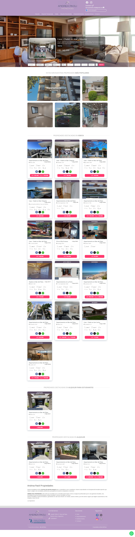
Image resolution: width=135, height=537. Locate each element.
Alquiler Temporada (47, 14)
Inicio (77, 514)
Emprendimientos (79, 14)
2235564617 (54, 518)
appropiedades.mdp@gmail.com (94, 7)
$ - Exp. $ (94, 477)
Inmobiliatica (36, 527)
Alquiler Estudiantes (66, 14)
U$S (67, 175)
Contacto (97, 14)
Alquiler (37, 14)
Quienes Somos (89, 14)
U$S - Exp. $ (39, 175)
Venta (56, 14)
